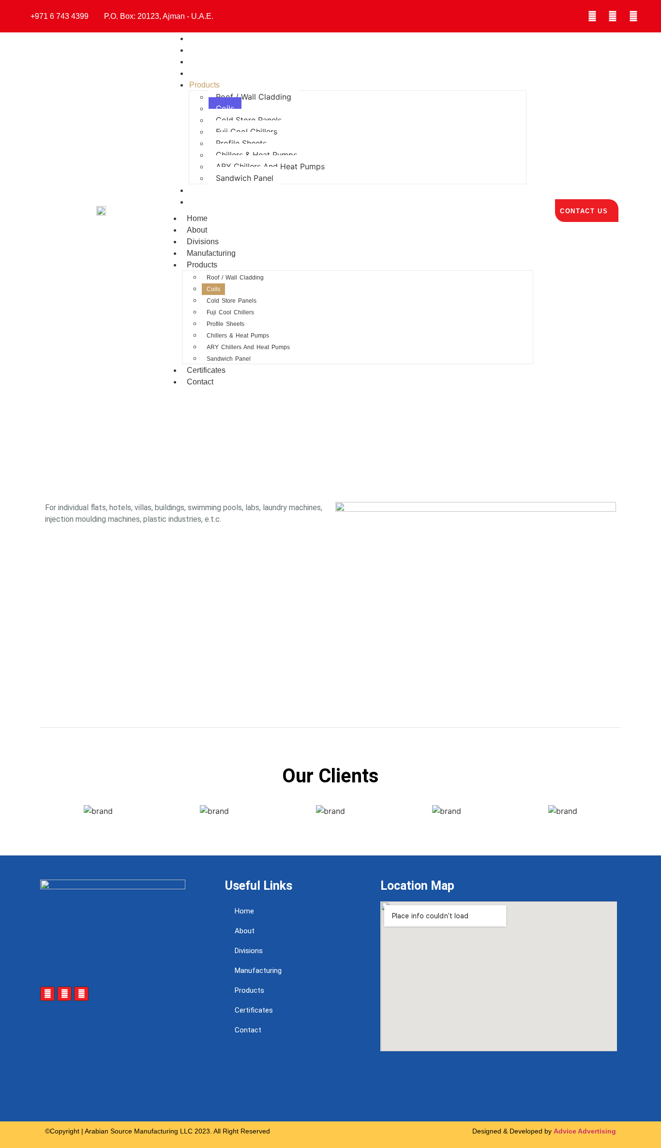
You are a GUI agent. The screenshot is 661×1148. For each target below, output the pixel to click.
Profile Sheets (241, 143)
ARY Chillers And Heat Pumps (270, 166)
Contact (202, 202)
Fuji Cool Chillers (246, 131)
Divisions (203, 241)
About (197, 230)
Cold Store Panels (249, 120)
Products (204, 85)
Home (197, 218)
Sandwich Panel (244, 178)
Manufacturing (211, 253)
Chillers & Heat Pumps (256, 155)
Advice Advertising (585, 1131)
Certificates (206, 370)
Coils (225, 108)
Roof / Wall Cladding (253, 97)
